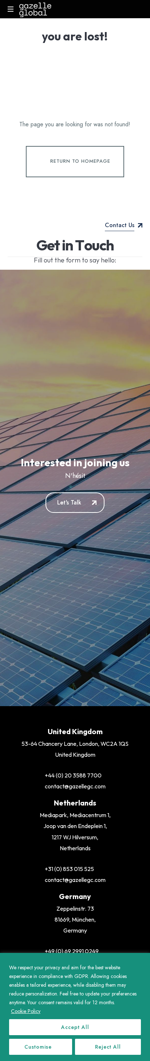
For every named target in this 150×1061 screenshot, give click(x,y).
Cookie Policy (25, 1011)
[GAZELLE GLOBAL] (35, 9)
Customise (38, 1046)
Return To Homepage (80, 161)
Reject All (108, 1046)
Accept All (75, 1027)
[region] (75, 1007)
